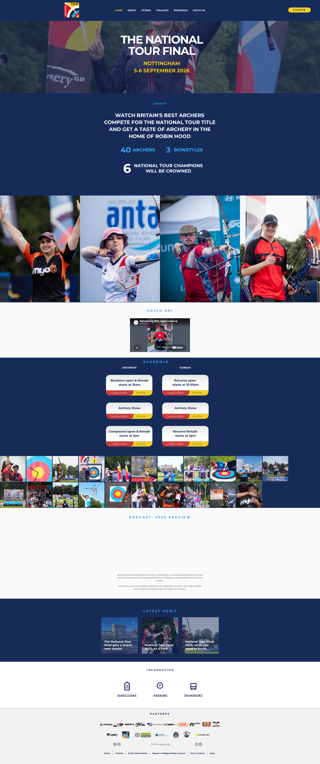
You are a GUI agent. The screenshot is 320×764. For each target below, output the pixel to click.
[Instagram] (115, 744)
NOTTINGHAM (161, 63)
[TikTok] (200, 744)
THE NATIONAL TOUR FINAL (162, 45)
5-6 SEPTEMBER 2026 (161, 71)
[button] (132, 10)
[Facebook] (119, 744)
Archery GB (165, 744)
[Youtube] (196, 744)
